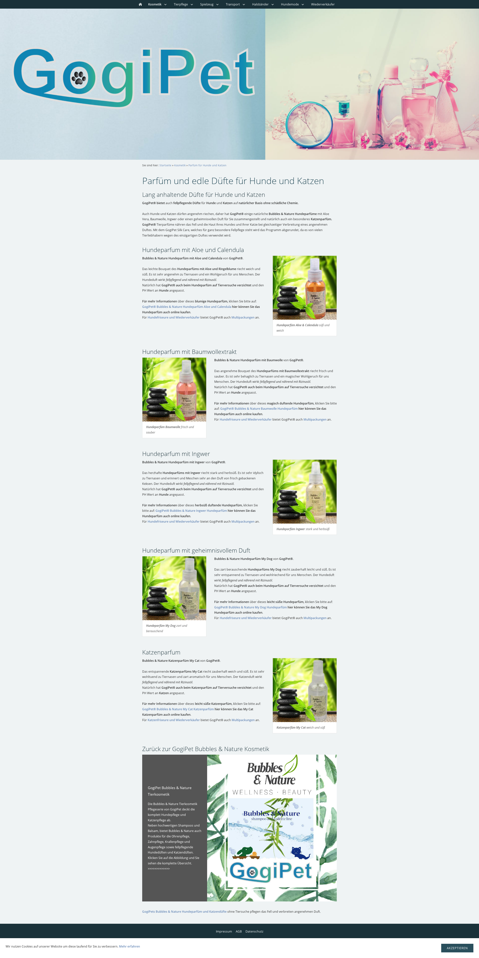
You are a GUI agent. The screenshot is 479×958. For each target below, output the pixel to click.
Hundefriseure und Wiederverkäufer (174, 317)
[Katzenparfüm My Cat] (305, 690)
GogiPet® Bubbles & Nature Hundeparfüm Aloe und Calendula (186, 307)
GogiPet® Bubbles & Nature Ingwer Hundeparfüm (191, 511)
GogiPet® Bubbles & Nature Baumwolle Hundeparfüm (259, 409)
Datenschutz (254, 931)
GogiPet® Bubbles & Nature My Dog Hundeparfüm (250, 607)
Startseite (165, 165)
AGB (239, 931)
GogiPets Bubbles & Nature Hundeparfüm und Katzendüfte (184, 912)
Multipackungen (242, 317)
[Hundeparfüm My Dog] (174, 588)
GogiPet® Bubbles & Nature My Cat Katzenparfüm (178, 709)
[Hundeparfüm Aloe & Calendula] (305, 288)
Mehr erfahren (129, 946)
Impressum (224, 931)
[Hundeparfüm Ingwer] (305, 492)
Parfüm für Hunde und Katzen (207, 165)
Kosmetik (180, 165)
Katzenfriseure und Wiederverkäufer (174, 720)
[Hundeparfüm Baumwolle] (174, 390)
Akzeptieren (457, 948)
